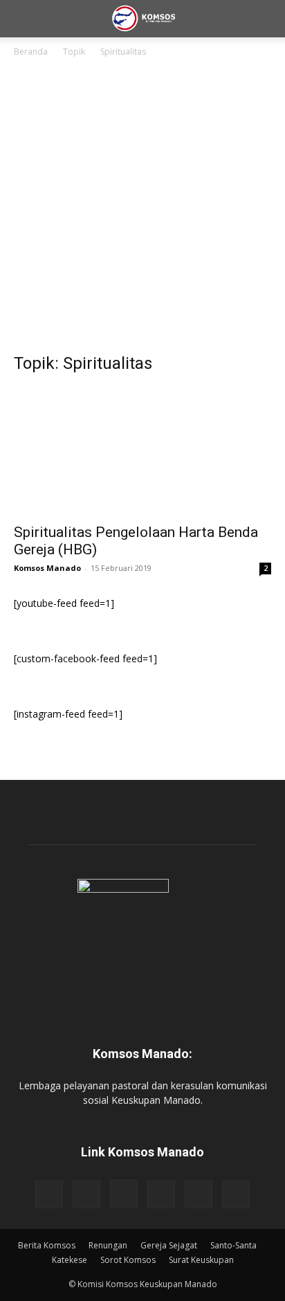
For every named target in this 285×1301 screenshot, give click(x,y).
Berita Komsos (46, 1245)
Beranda (31, 51)
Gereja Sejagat (168, 1245)
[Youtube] (236, 1194)
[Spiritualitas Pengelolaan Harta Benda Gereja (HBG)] (142, 451)
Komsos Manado (47, 568)
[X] (198, 1194)
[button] (23, 18)
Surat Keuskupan (201, 1260)
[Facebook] (49, 1194)
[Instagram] (124, 1194)
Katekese (69, 1260)
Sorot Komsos (128, 1260)
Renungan (108, 1245)
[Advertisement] (142, 209)
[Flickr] (86, 1194)
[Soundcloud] (161, 1194)
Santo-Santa (233, 1245)
